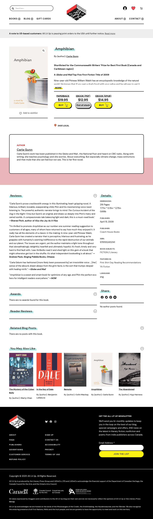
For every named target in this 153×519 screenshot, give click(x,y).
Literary (113, 252)
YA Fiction (105, 266)
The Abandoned (126, 389)
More (58, 88)
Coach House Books (110, 232)
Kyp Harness (136, 394)
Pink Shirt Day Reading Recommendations (120, 262)
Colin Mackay (82, 394)
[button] (44, 51)
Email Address (107, 442)
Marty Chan (26, 398)
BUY (61, 105)
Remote (68, 389)
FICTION (104, 252)
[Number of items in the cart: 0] (141, 8)
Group (12, 501)
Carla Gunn (72, 56)
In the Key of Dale (45, 389)
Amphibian (96, 389)
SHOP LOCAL (63, 125)
